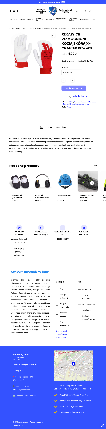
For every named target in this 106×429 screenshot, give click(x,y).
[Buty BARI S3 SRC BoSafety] (88, 181)
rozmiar (64, 67)
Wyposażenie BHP (61, 19)
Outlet (93, 19)
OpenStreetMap (82, 380)
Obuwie (30, 19)
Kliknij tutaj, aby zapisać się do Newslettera (62, 334)
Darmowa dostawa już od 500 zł (53, 2)
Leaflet (74, 380)
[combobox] (71, 72)
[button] (53, 36)
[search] (85, 11)
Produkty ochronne (39, 19)
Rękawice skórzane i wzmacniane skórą (75, 104)
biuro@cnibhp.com (23, 389)
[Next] (92, 183)
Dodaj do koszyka (74, 88)
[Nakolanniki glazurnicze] (19, 181)
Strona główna (14, 29)
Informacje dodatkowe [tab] (57, 127)
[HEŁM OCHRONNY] (65, 181)
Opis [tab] (41, 127)
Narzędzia (50, 19)
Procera (38, 29)
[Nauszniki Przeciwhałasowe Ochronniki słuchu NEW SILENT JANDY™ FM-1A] (42, 181)
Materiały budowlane (73, 19)
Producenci (84, 19)
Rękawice (92, 102)
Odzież (22, 19)
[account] (90, 11)
